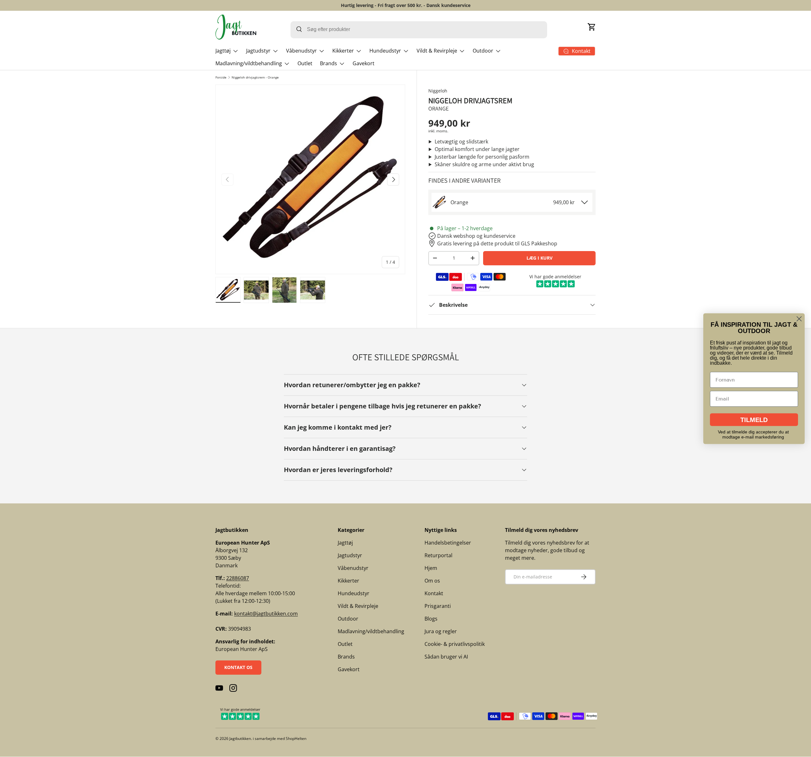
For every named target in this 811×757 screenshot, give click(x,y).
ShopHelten (296, 738)
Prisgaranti (438, 605)
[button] (592, 27)
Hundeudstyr (385, 50)
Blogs (431, 618)
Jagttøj (223, 50)
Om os (432, 580)
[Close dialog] (799, 318)
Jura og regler (441, 631)
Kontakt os (238, 667)
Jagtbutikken (240, 738)
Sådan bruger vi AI (446, 656)
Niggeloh (437, 91)
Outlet (304, 63)
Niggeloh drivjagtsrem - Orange (255, 77)
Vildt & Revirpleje (437, 50)
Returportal (438, 555)
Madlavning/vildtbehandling (248, 63)
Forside (221, 77)
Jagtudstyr (258, 50)
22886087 (237, 578)
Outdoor (483, 50)
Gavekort (363, 63)
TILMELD (754, 419)
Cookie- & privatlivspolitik (455, 643)
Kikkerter (343, 50)
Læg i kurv (539, 258)
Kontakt (434, 593)
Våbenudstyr (301, 50)
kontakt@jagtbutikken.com (266, 613)
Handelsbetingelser (448, 542)
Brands (328, 63)
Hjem (431, 568)
